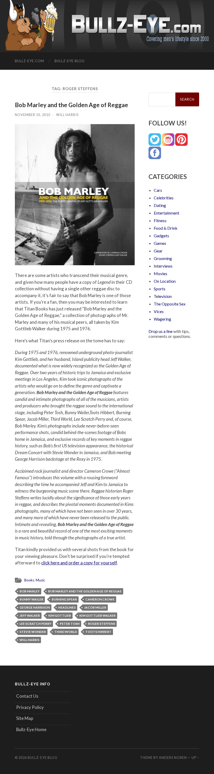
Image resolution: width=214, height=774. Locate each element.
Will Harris (67, 115)
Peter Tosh (70, 624)
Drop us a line (160, 331)
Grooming (163, 258)
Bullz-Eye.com (29, 61)
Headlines (67, 607)
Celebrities (164, 197)
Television (163, 296)
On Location (165, 281)
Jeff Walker (30, 615)
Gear (158, 250)
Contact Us (27, 696)
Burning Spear (64, 599)
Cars (158, 190)
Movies (160, 273)
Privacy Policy (30, 707)
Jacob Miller (95, 607)
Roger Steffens (101, 624)
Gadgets (161, 235)
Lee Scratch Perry (35, 624)
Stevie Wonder (33, 632)
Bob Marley (30, 591)
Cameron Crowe (100, 599)
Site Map (24, 718)
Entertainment (166, 212)
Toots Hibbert (98, 632)
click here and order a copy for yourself (79, 562)
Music (40, 580)
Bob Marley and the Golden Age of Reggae (71, 104)
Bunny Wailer (31, 599)
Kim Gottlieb (59, 615)
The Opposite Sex (170, 303)
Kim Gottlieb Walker (97, 615)
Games (160, 243)
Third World (65, 632)
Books (29, 580)
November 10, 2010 (32, 115)
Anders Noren (173, 757)
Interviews (163, 265)
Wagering (162, 318)
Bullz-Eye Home (31, 729)
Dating (160, 205)
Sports (159, 288)
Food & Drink (165, 228)
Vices (159, 311)
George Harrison (35, 607)
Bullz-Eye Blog (70, 61)
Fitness (160, 220)
